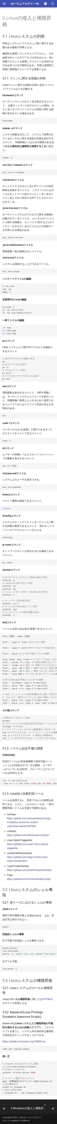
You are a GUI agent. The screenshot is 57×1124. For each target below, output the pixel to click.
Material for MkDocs (21, 1120)
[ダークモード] (45, 4)
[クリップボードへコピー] (54, 121)
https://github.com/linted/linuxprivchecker (29, 870)
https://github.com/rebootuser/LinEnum (28, 835)
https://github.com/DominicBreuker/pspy (29, 879)
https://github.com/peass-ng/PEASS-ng (23, 1041)
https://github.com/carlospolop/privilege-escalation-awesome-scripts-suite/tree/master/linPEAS (29, 822)
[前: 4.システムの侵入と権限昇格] (4, 1107)
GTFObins (47, 999)
